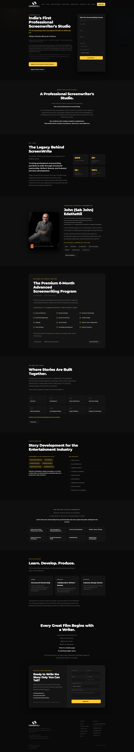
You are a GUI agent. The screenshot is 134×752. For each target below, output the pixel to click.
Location (82, 43)
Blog (89, 4)
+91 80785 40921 (97, 732)
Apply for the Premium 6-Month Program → (43, 64)
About (47, 4)
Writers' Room (65, 4)
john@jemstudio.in (97, 728)
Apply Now (101, 4)
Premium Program (55, 4)
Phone (81, 36)
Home (43, 4)
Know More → (33, 422)
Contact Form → (97, 735)
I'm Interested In (84, 49)
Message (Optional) (77, 689)
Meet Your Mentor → (71, 255)
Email (81, 30)
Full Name (82, 24)
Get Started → (91, 57)
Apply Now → (86, 701)
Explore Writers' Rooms (37, 69)
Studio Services (75, 4)
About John (83, 4)
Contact (93, 4)
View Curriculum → (94, 341)
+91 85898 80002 (97, 730)
